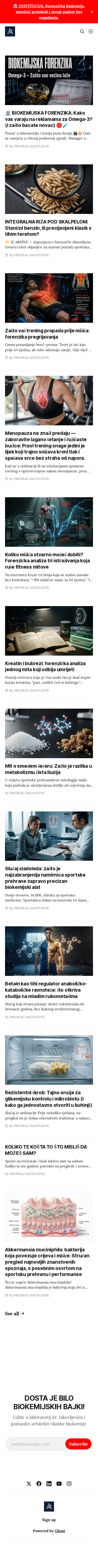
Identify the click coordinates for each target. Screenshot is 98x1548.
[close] (92, 12)
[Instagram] (69, 1483)
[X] (28, 1483)
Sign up (49, 1519)
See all (12, 1313)
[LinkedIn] (49, 1483)
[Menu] (91, 31)
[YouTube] (59, 1483)
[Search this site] (82, 31)
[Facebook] (38, 1483)
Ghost (60, 1530)
